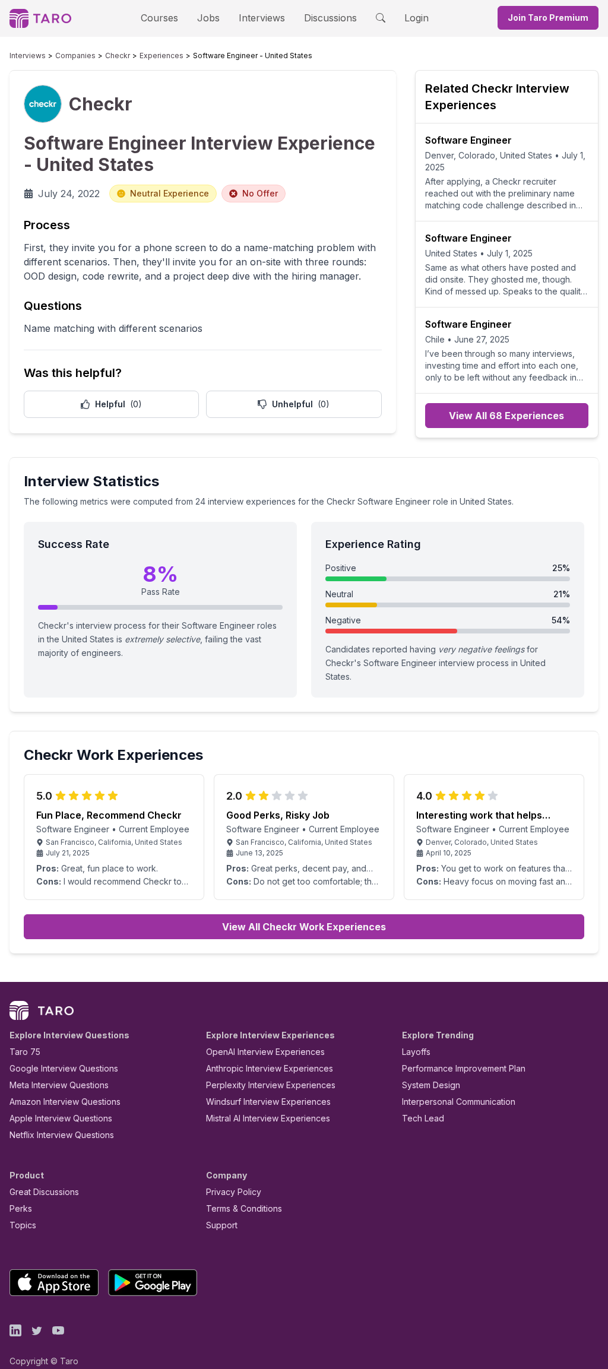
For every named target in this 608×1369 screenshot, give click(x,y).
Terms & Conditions (244, 1208)
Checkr (117, 55)
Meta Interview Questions (59, 1085)
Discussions (330, 18)
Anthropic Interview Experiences (269, 1068)
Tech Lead (423, 1118)
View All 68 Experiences (506, 416)
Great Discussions (44, 1192)
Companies (75, 55)
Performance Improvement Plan (463, 1068)
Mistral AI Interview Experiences (268, 1118)
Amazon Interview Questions (65, 1102)
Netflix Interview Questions (62, 1135)
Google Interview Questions (64, 1068)
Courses (159, 18)
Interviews (262, 18)
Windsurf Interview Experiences (268, 1102)
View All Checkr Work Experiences (304, 927)
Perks (21, 1208)
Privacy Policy (233, 1192)
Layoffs (416, 1052)
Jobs (208, 18)
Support (222, 1225)
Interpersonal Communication (458, 1102)
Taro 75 (25, 1052)
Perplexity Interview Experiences (270, 1085)
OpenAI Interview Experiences (265, 1052)
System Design (431, 1085)
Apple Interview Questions (61, 1118)
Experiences (161, 55)
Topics (23, 1225)
